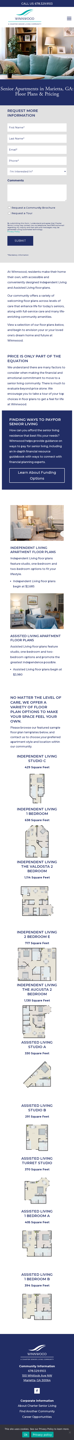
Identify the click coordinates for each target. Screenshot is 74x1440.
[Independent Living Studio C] (37, 806)
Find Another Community (37, 1411)
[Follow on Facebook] (37, 1391)
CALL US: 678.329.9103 (37, 3)
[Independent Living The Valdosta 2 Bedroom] (37, 918)
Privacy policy (42, 1434)
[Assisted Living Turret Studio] (37, 1208)
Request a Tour (22, 213)
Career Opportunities (37, 1417)
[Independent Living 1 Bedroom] (37, 858)
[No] (69, 1432)
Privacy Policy (13, 231)
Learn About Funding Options (37, 475)
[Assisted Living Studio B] (37, 1155)
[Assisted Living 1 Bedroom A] (37, 1261)
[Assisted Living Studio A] (37, 1092)
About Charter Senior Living (37, 1405)
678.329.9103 (37, 1371)
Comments (15, 180)
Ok (26, 1434)
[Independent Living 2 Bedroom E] (37, 981)
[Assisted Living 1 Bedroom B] (37, 1324)
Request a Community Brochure (33, 207)
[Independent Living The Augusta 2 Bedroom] (37, 1039)
